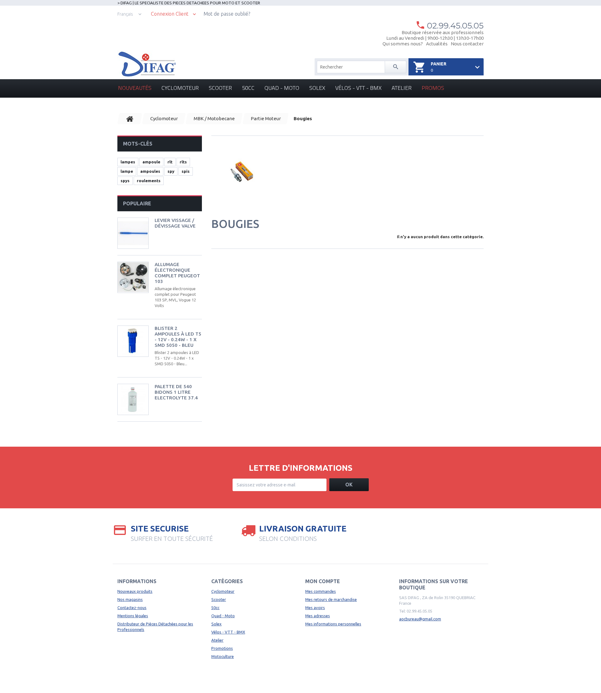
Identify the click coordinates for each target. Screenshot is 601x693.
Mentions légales (132, 615)
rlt (169, 162)
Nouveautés (135, 88)
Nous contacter (467, 43)
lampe (127, 171)
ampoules (150, 171)
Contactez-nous (131, 607)
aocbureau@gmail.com (420, 619)
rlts (183, 162)
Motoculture (222, 656)
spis (186, 171)
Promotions (222, 648)
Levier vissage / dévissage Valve (175, 223)
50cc (248, 88)
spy (170, 171)
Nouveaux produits (134, 591)
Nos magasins (130, 599)
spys (125, 180)
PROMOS (433, 88)
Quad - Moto (282, 88)
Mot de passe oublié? (226, 14)
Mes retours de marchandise (331, 599)
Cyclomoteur (180, 88)
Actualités (437, 43)
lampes (128, 162)
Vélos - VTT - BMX (358, 88)
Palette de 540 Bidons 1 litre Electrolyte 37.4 (176, 392)
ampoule (151, 162)
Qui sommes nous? (403, 43)
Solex (317, 88)
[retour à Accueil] (129, 118)
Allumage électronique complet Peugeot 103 (177, 273)
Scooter (220, 88)
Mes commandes (320, 591)
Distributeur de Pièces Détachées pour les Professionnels (155, 627)
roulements (149, 180)
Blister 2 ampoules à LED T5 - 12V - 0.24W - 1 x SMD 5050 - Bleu (178, 337)
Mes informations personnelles (333, 624)
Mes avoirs (315, 607)
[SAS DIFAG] (146, 64)
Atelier (402, 88)
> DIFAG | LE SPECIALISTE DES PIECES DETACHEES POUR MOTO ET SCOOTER (188, 3)
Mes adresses (317, 615)
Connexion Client (169, 14)
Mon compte (322, 581)
